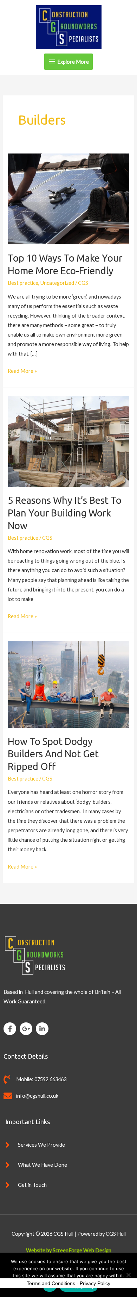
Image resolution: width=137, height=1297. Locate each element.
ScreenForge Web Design (82, 1250)
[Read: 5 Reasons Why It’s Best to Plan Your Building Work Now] (68, 441)
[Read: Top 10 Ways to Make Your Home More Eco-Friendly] (68, 198)
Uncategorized (57, 283)
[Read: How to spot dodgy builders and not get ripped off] (68, 684)
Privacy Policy (95, 1283)
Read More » (22, 370)
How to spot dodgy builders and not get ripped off (53, 754)
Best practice (23, 283)
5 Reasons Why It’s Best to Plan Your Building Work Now (65, 513)
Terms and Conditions (51, 1283)
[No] (128, 1274)
